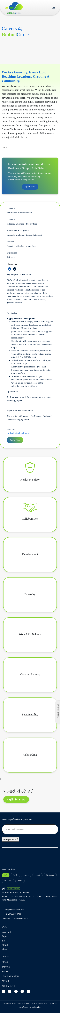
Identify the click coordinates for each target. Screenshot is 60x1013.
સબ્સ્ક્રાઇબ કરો (10, 839)
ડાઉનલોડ (6, 967)
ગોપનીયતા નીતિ (23, 1004)
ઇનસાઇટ (5, 956)
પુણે (5, 875)
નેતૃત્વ (4, 936)
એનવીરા (5, 981)
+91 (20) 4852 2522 (13, 914)
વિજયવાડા (50, 875)
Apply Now (30, 186)
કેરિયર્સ (5, 945)
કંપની (4, 927)
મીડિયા (4, 949)
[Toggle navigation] (53, 7)
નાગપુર (37, 875)
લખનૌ (26, 875)
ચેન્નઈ (20, 881)
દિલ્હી (15, 875)
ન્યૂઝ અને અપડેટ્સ (10, 976)
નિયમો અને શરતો (9, 1004)
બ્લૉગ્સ (5, 971)
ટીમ (3, 941)
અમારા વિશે (6, 932)
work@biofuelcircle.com (18, 433)
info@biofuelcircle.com (14, 910)
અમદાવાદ (8, 881)
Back (4, 147)
